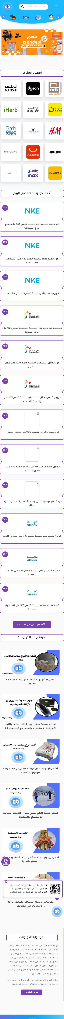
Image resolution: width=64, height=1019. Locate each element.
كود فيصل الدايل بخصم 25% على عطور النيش (33, 432)
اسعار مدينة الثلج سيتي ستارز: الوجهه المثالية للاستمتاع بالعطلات (30, 815)
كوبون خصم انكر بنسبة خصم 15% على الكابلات (32, 294)
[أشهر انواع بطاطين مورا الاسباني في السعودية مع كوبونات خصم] (30, 751)
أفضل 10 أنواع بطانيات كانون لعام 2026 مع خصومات (30, 682)
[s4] (32, 42)
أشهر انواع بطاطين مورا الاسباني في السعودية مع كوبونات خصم (30, 771)
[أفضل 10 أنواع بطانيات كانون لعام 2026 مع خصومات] (30, 662)
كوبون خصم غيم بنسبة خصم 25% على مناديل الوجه (32, 536)
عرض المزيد (32, 992)
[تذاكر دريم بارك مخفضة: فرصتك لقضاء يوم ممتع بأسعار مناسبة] (30, 840)
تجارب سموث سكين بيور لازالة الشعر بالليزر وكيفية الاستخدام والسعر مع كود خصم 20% (30, 726)
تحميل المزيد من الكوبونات (30, 625)
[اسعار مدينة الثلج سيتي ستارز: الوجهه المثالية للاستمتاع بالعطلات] (30, 796)
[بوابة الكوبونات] (7, 7)
